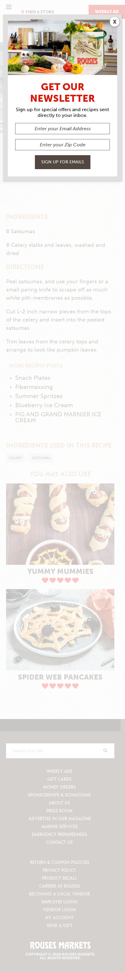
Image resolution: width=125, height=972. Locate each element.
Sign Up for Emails (62, 162)
